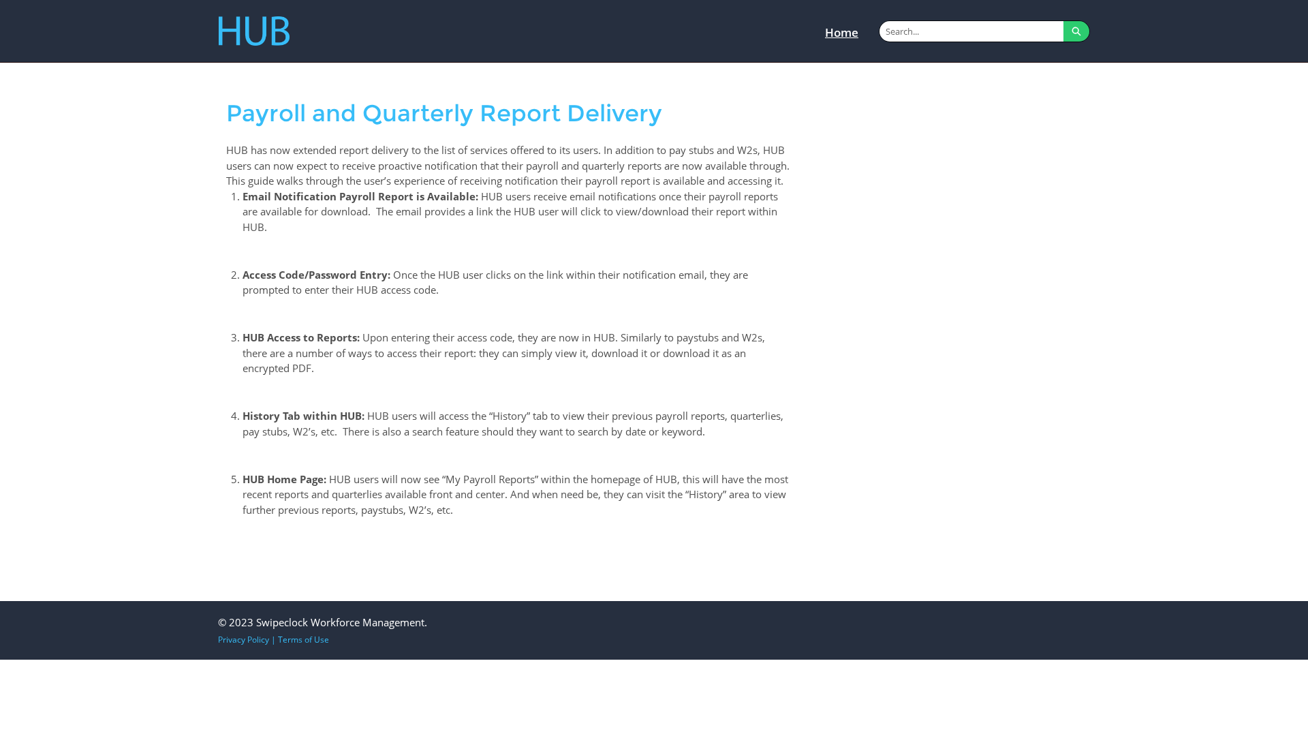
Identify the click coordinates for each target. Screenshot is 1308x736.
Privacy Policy (243, 639)
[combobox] (971, 31)
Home (841, 32)
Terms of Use (303, 639)
